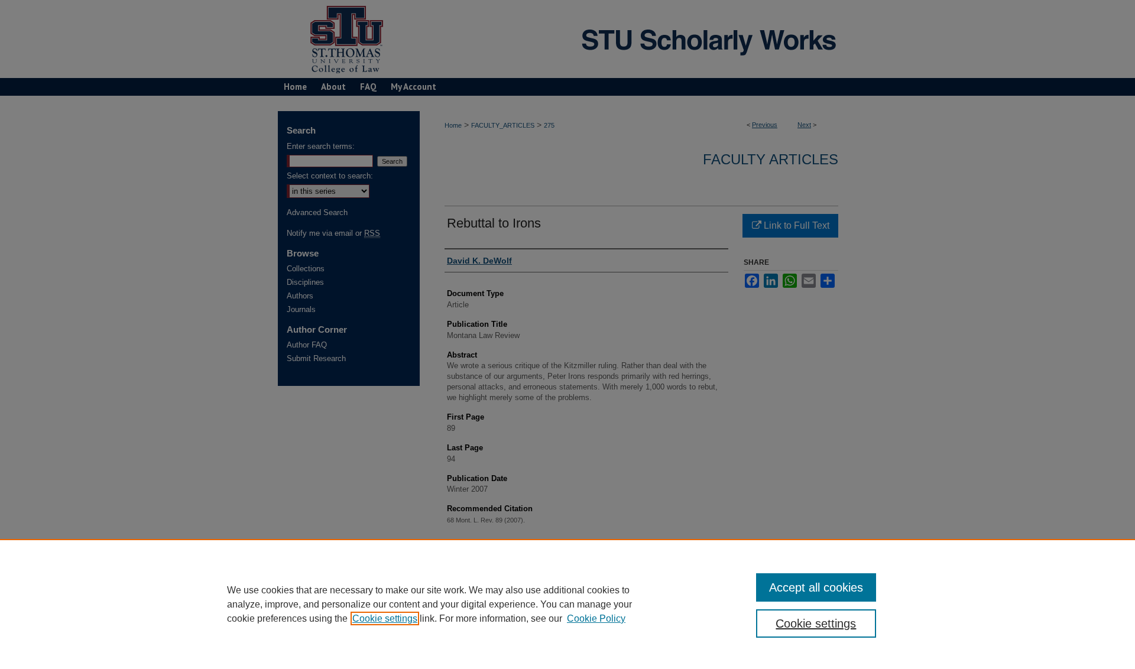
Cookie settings (384, 618)
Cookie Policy (596, 618)
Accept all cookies (816, 587)
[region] (567, 604)
